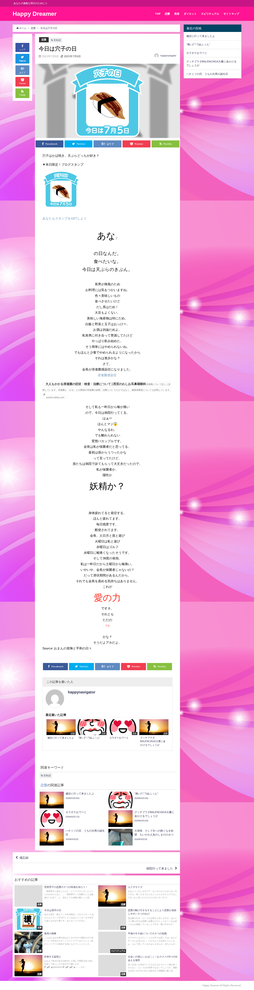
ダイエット (190, 13)
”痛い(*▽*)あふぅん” (198, 44)
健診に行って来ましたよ (200, 36)
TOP (157, 13)
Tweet (22, 61)
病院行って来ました (159, 868)
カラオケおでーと (196, 53)
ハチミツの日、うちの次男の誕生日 (207, 74)
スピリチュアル (210, 13)
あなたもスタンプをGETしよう (64, 218)
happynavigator (168, 56)
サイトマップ (231, 13)
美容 (176, 13)
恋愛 (167, 13)
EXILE (57, 40)
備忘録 (24, 857)
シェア (22, 49)
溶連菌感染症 (107, 375)
